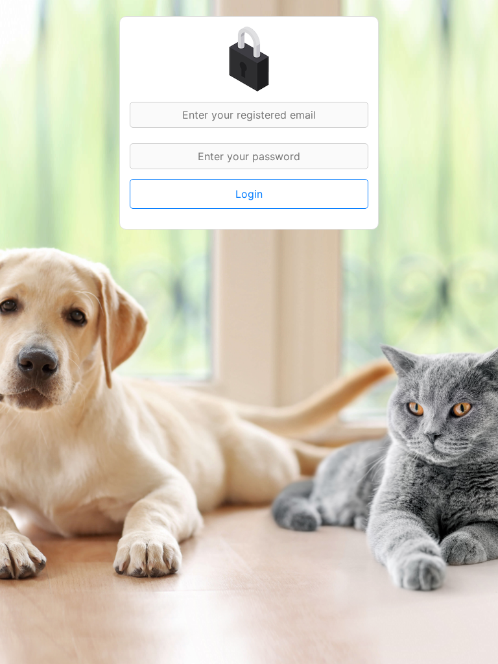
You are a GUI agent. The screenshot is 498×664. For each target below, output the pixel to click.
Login (249, 193)
